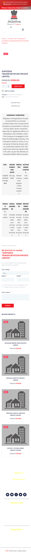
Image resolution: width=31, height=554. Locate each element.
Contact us (10, 521)
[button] (10, 27)
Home (4, 39)
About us (9, 512)
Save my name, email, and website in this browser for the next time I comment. (15, 286)
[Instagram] (16, 494)
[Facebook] (7, 494)
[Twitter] (20, 494)
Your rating (6, 269)
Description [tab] (15, 103)
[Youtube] (12, 494)
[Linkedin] (25, 494)
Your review (6, 292)
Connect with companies (16, 39)
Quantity (4, 83)
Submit (7, 305)
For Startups (10, 515)
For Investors (10, 518)
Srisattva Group (13, 551)
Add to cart (18, 86)
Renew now (7, 4)
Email (19, 276)
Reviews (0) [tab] (15, 106)
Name (4, 276)
